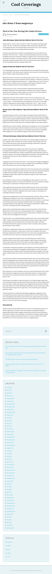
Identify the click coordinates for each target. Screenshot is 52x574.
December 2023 (11, 470)
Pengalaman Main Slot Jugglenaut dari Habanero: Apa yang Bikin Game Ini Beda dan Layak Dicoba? (25, 371)
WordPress (25, 570)
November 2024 (11, 440)
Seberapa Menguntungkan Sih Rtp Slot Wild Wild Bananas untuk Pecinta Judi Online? (24, 365)
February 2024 (10, 464)
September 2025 (11, 412)
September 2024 (11, 445)
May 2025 (9, 423)
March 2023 (10, 495)
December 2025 (11, 404)
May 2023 (9, 489)
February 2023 (10, 497)
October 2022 (10, 508)
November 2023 (11, 473)
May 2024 (9, 456)
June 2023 (9, 486)
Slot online (8, 553)
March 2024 (10, 462)
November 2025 (11, 407)
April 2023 (9, 492)
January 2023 (10, 500)
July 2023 (9, 484)
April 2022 (9, 522)
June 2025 (9, 420)
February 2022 (10, 528)
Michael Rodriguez (12, 34)
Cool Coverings (26, 4)
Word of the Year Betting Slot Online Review (22, 31)
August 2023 (10, 481)
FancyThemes (38, 570)
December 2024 (11, 437)
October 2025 (10, 409)
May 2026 (9, 390)
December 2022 (11, 503)
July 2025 (9, 418)
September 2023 (11, 478)
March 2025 (10, 429)
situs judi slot (8, 542)
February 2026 (10, 398)
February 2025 (10, 431)
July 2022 (9, 517)
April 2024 (9, 459)
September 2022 (11, 511)
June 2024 (9, 453)
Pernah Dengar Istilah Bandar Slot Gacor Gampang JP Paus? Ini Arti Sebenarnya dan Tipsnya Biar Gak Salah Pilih (25, 353)
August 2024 (10, 448)
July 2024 (9, 451)
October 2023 (10, 475)
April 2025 (9, 426)
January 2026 (10, 401)
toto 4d (7, 557)
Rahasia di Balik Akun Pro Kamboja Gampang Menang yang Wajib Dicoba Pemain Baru (25, 347)
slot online (8, 546)
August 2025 (10, 415)
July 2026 (9, 387)
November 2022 (11, 506)
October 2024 (10, 442)
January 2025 (10, 434)
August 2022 (10, 514)
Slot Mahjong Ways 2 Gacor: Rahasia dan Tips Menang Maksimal (21, 359)
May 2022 (9, 519)
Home (10, 14)
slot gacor (8, 549)
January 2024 (10, 467)
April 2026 (9, 393)
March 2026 (10, 396)
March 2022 (10, 525)
